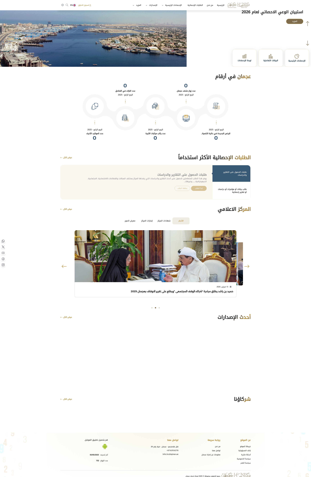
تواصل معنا (216, 450)
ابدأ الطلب (199, 188)
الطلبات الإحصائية (195, 5)
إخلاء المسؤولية (244, 450)
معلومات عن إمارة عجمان (211, 454)
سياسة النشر (246, 463)
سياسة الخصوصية (244, 458)
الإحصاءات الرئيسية (173, 5)
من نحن (210, 5)
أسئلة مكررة (246, 454)
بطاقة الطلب (182, 188)
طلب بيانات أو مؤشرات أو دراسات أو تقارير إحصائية (232, 190)
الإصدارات (153, 5)
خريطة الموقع (245, 446)
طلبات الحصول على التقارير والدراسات (235, 173)
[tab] (231, 173)
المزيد (138, 5)
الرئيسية (220, 5)
